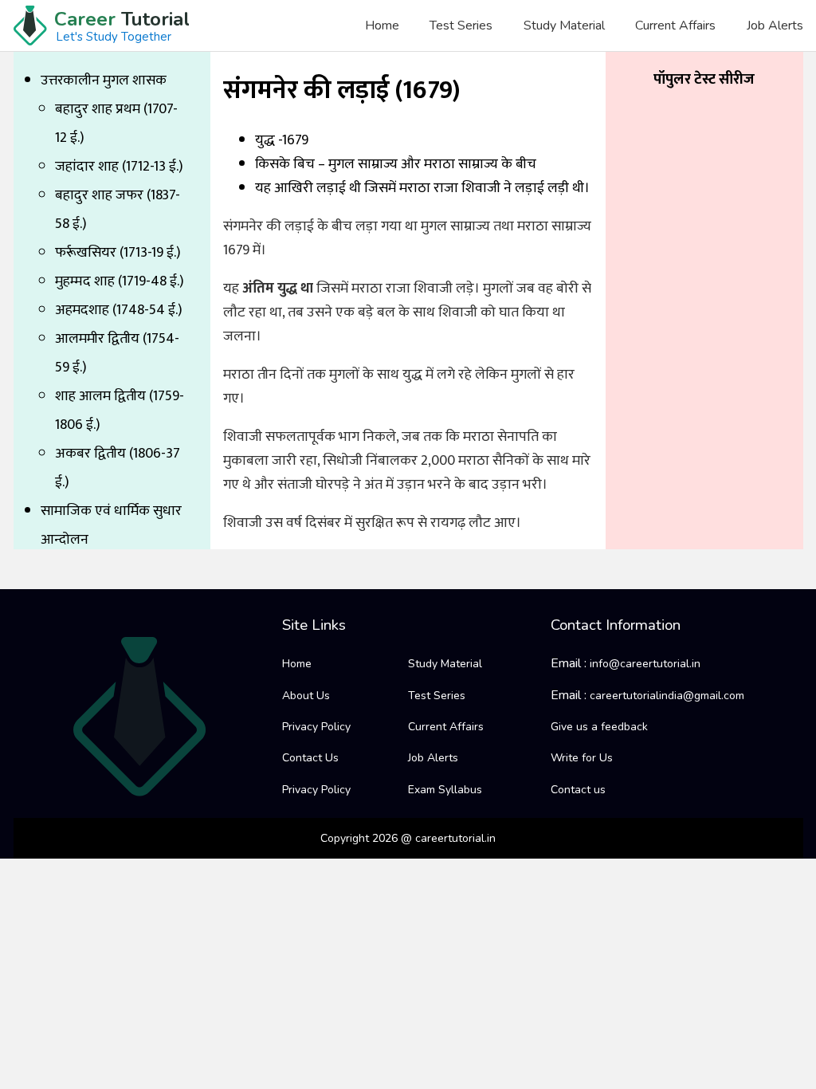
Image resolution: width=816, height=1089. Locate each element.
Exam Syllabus (445, 789)
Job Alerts (774, 25)
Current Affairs (675, 25)
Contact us (578, 789)
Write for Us (582, 757)
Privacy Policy (316, 726)
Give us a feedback (599, 726)
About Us (306, 695)
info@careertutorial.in (645, 663)
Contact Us (310, 757)
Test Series (461, 25)
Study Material (564, 25)
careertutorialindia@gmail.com (667, 695)
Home (382, 25)
